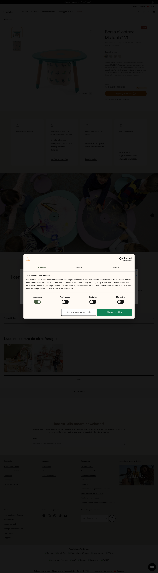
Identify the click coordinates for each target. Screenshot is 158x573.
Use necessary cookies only (79, 312)
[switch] (65, 302)
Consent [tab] (42, 268)
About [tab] (116, 267)
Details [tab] (79, 267)
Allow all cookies (114, 312)
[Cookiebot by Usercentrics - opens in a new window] (121, 259)
